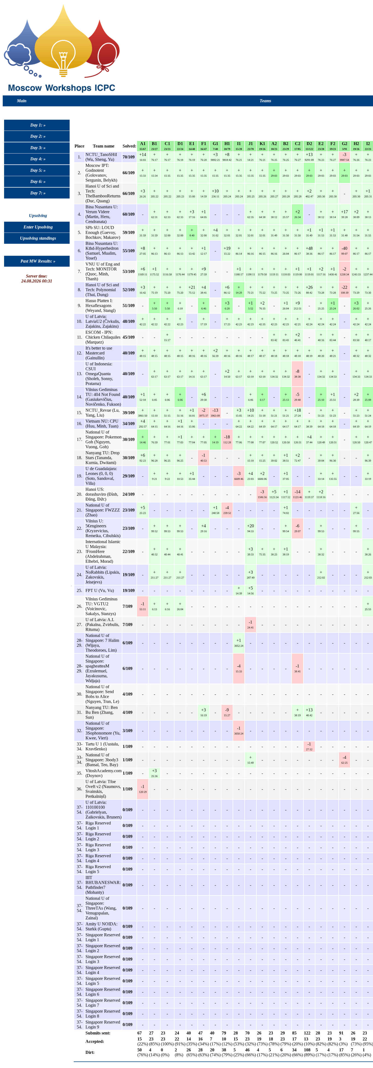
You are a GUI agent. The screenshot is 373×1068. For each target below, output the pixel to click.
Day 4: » (38, 159)
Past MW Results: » (37, 261)
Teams (265, 100)
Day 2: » (38, 136)
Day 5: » (38, 170)
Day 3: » (38, 147)
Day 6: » (38, 181)
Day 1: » (38, 125)
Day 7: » (38, 193)
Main (21, 100)
